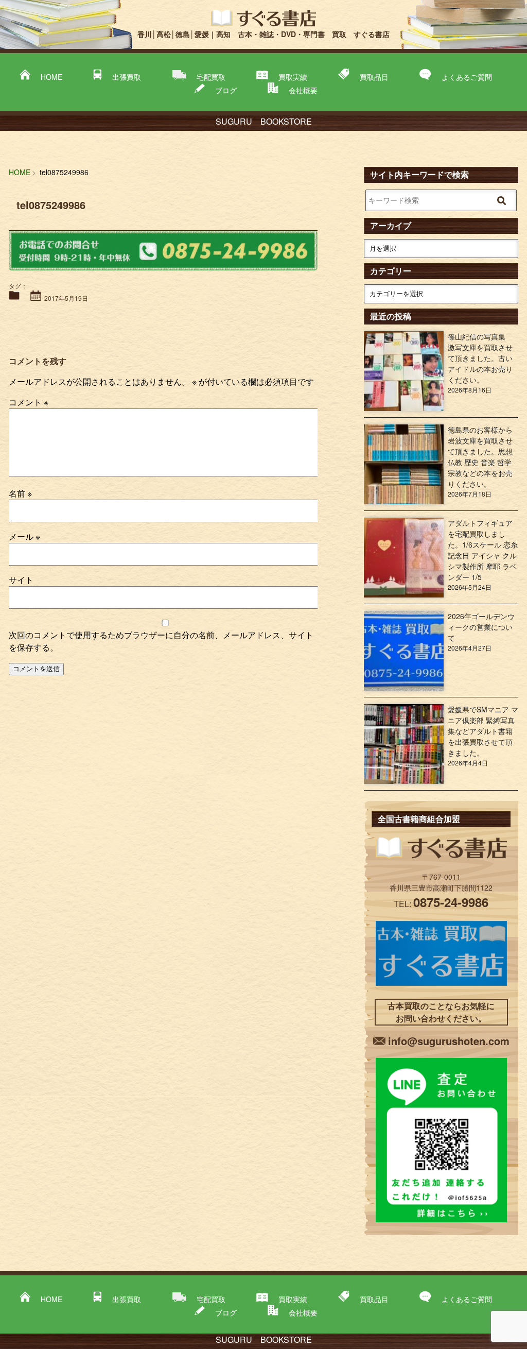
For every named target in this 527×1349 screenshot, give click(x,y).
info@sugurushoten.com (449, 1040)
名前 (20, 493)
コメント (28, 402)
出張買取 (126, 77)
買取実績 (292, 77)
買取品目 (374, 77)
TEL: (441, 904)
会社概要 (303, 90)
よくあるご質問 (467, 77)
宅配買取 (211, 77)
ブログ (226, 90)
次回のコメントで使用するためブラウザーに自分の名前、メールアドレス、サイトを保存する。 (161, 641)
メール (24, 536)
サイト (21, 580)
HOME (51, 77)
